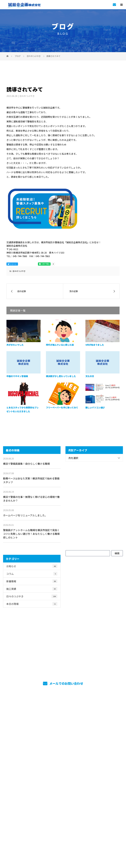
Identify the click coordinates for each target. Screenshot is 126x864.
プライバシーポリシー (63, 841)
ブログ (63, 792)
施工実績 (31, 589)
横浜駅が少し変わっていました (61, 376)
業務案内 (63, 716)
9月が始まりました (94, 344)
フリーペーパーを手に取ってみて (62, 407)
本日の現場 (31, 604)
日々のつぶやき (27, 95)
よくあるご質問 (63, 783)
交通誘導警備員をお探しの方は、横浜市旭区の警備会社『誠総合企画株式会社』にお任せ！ (63, 835)
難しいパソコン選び (95, 407)
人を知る (63, 750)
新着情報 (31, 581)
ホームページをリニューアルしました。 (25, 515)
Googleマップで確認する (63, 821)
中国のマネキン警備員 (17, 376)
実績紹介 (63, 724)
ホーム (63, 707)
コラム (31, 574)
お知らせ (31, 566)
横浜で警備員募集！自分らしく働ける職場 (26, 463)
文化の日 (89, 376)
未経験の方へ (63, 758)
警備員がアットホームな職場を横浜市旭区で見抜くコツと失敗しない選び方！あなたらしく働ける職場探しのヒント (31, 533)
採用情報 (63, 733)
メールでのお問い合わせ (66, 683)
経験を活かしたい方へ (63, 767)
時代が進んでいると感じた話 (60, 344)
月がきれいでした (15, 344)
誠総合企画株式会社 (63, 805)
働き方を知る (63, 741)
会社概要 (63, 775)
